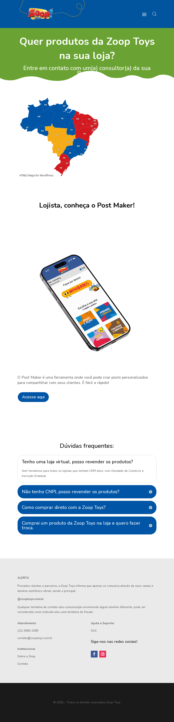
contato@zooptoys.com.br (34, 638)
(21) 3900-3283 (27, 631)
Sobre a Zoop (26, 656)
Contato (22, 664)
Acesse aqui (33, 397)
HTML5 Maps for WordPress (36, 175)
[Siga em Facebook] (94, 654)
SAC (94, 631)
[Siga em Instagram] (102, 654)
